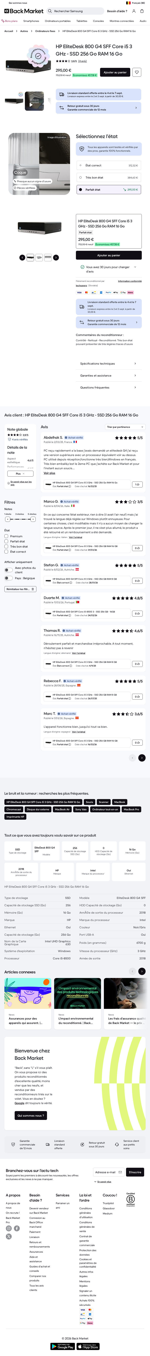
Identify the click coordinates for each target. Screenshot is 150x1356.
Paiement (34, 1232)
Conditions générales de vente (87, 1227)
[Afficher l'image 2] (39, 257)
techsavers (81, 285)
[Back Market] (23, 11)
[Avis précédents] (132, 758)
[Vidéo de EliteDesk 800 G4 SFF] (34, 101)
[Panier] (142, 11)
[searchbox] (78, 11)
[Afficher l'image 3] (48, 257)
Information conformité (130, 281)
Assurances (36, 1251)
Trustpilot (108, 1203)
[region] (75, 1004)
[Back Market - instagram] (9, 1228)
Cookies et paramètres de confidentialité (88, 1263)
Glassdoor (109, 1208)
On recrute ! (13, 1212)
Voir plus (49, 473)
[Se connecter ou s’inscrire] (134, 11)
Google (19, 1103)
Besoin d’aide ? (117, 11)
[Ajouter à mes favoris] (136, 72)
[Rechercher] (50, 11)
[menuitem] (31, 21)
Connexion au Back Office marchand (37, 1222)
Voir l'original (75, 537)
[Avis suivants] (142, 758)
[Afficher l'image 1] (30, 257)
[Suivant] (56, 258)
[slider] (7, 519)
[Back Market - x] (9, 1236)
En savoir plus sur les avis (21, 483)
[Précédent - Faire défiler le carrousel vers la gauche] (132, 971)
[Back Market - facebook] (17, 1228)
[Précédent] (22, 258)
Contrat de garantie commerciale (87, 1241)
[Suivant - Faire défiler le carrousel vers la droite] (142, 971)
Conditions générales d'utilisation (86, 1213)
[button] (38, 56)
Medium (107, 1213)
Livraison (34, 1237)
